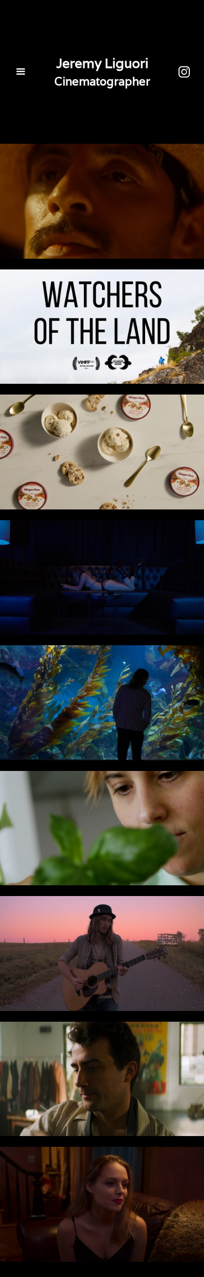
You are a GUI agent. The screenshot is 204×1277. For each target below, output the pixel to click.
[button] (17, 72)
